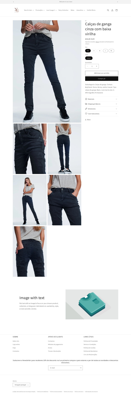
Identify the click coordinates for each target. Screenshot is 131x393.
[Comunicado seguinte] (117, 2)
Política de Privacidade (91, 341)
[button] (29, 10)
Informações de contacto (91, 391)
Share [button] (89, 120)
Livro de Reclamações (90, 354)
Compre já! (101, 78)
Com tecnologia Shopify (29, 391)
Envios (50, 348)
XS (88, 50)
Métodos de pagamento (55, 344)
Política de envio (79, 391)
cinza (89, 58)
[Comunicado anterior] (13, 2)
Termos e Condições (90, 344)
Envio (97, 41)
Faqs (14, 348)
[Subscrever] (80, 368)
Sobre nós (16, 341)
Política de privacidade (56, 391)
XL (111, 50)
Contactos (16, 351)
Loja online (16, 344)
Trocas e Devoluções (54, 351)
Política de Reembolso (91, 351)
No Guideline (20, 391)
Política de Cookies (89, 348)
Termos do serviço (68, 391)
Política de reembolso (42, 391)
